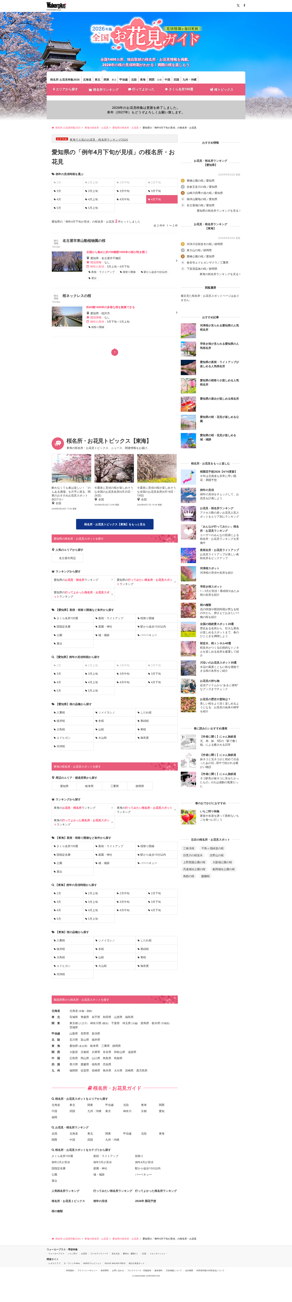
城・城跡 (103, 635)
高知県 (107, 1064)
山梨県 (74, 1033)
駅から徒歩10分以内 (153, 626)
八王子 (83, 1023)
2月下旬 (156, 893)
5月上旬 (93, 208)
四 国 (56, 1064)
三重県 (114, 786)
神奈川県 (95, 1023)
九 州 (56, 1070)
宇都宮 (165, 1023)
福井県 (96, 1039)
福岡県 (74, 1070)
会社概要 (189, 1270)
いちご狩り (73, 1253)
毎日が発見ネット (137, 1263)
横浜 (105, 1023)
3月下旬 (156, 191)
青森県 (85, 1017)
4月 (59, 199)
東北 (97, 79)
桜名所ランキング (106, 89)
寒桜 (143, 729)
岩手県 (96, 1017)
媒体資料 (158, 1270)
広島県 (74, 1058)
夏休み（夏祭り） (131, 1253)
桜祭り (139, 1156)
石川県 (74, 1039)
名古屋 (83, 1046)
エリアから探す (67, 89)
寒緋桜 (144, 721)
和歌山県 (119, 1052)
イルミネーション (157, 1253)
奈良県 (107, 1052)
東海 (143, 79)
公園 (59, 635)
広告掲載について (174, 1270)
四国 (176, 79)
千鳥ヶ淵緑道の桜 (212, 848)
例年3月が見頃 (102, 1162)
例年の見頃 (100, 1201)
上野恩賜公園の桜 (194, 862)
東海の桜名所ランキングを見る (219, 274)
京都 (159, 79)
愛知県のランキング (76, 580)
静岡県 (140, 786)
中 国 (56, 1058)
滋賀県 (132, 1052)
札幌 (81, 1011)
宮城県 (74, 1017)
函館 (89, 1011)
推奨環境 (105, 1270)
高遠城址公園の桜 (194, 869)
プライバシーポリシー (87, 1270)
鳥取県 (107, 1058)
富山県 (85, 1039)
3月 (59, 191)
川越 (134, 1023)
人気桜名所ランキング (65, 1191)
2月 (59, 893)
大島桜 (61, 729)
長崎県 (96, 1070)
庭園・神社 (105, 626)
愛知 (161, 1111)
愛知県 (64, 786)
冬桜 (101, 721)
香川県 (74, 1064)
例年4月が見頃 (144, 1162)
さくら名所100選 (181, 89)
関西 (152, 79)
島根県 (118, 1058)
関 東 (56, 1023)
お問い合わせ (118, 1270)
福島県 (129, 1017)
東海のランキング (75, 808)
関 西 (56, 1052)
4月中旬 (125, 199)
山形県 (118, 1017)
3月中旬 (125, 191)
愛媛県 (85, 1064)
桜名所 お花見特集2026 (65, 79)
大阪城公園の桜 (222, 862)
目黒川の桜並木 (193, 855)
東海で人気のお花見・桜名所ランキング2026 (99, 139)
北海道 (87, 79)
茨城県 (74, 1027)
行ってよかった (143, 89)
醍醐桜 (205, 876)
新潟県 (96, 1033)
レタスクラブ (54, 1263)
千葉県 (115, 1023)
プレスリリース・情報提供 (139, 1270)
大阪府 (74, 1052)
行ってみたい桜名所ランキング (112, 1191)
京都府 (85, 1052)
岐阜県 (89, 786)
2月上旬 (93, 893)
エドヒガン (64, 738)
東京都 (74, 1023)
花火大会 (116, 1253)
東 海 (56, 1046)
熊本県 (107, 1070)
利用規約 (70, 1270)
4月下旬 (156, 682)
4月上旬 (93, 199)
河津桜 (61, 746)
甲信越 (123, 79)
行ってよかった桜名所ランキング (156, 1191)
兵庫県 (96, 1052)
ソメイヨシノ (106, 712)
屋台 (59, 643)
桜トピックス (223, 89)
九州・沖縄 (189, 79)
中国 (167, 79)
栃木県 (156, 1023)
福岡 (54, 1117)
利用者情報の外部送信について (210, 1270)
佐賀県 (85, 1070)
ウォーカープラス (56, 1253)
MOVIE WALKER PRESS (115, 1263)
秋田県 (107, 1017)
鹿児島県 (141, 1070)
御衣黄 (144, 738)
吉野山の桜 (217, 855)
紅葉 (144, 1253)
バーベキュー (148, 635)
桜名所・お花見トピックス (68, 1201)
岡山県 (85, 1058)
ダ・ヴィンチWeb (72, 1263)
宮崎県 (129, 1070)
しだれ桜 (146, 712)
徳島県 (96, 1064)
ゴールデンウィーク (99, 1253)
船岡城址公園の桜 (224, 869)
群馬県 (145, 1023)
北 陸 (56, 1039)
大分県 (118, 1070)
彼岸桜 (61, 721)
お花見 (84, 1253)
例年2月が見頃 (61, 1162)
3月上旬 (93, 191)
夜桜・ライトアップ (110, 618)
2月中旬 (125, 893)
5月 (59, 208)
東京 (114, 79)
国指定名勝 (64, 626)
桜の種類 (57, 1211)
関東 (106, 79)
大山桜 (102, 738)
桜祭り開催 (147, 618)
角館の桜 (188, 876)
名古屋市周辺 (67, 558)
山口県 (96, 1058)
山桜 (101, 729)
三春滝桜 (188, 848)
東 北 (56, 1017)
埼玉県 (126, 1023)
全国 (54, 1133)
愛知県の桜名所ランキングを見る (218, 210)
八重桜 (61, 712)
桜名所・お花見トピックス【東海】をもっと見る (114, 524)
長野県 (85, 1033)
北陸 (134, 79)
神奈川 (127, 1111)
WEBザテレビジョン (92, 1263)
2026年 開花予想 (145, 1201)
